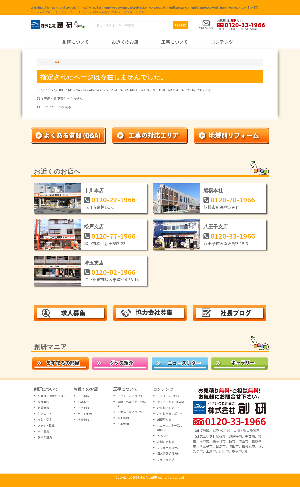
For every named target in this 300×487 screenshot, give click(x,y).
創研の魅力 (45, 437)
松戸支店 (94, 226)
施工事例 (123, 418)
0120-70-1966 (233, 199)
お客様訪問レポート (170, 414)
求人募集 (43, 431)
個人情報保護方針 (168, 453)
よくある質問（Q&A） (171, 402)
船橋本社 (213, 190)
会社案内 (43, 402)
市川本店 (94, 190)
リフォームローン (168, 447)
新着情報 (43, 408)
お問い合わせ (165, 441)
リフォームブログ (168, 396)
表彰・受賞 (45, 419)
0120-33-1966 (233, 235)
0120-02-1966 (113, 272)
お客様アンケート (168, 408)
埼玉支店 (94, 262)
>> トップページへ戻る (54, 106)
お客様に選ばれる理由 (52, 396)
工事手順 (123, 424)
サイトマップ (165, 459)
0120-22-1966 (113, 199)
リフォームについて (130, 396)
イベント (163, 436)
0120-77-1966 (113, 235)
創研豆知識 (164, 419)
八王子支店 (215, 226)
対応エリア (45, 414)
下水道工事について (130, 412)
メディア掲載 (46, 425)
